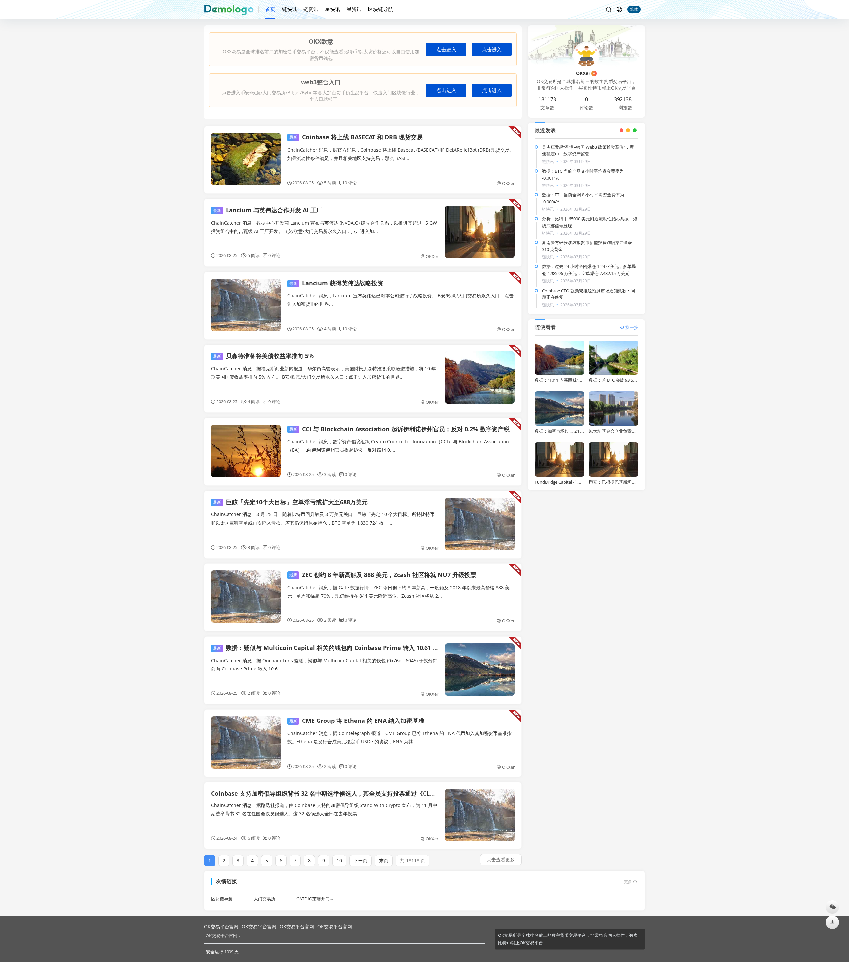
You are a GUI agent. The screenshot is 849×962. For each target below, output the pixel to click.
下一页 (360, 860)
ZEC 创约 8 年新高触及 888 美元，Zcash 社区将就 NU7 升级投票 (382, 575)
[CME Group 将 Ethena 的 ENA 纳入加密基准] (246, 742)
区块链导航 (380, 9)
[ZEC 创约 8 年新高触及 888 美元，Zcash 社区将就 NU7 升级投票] (246, 596)
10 (339, 860)
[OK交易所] (231, 9)
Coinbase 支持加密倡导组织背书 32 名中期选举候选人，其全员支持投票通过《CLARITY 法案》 (338, 793)
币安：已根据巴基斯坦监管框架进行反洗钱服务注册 (638, 482)
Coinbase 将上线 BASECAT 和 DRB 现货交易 (356, 137)
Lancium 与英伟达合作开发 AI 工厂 (267, 210)
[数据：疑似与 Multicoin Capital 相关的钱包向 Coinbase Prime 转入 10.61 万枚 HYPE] (480, 669)
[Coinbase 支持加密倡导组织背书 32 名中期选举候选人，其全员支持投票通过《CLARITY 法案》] (480, 815)
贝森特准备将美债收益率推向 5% (263, 356)
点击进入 (446, 49)
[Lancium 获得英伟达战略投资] (246, 305)
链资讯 (310, 9)
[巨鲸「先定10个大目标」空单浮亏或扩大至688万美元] (480, 524)
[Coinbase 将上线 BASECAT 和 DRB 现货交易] (246, 159)
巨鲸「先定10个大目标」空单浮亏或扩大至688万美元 (290, 502)
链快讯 (289, 9)
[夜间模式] (619, 9)
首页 (270, 9)
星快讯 (332, 9)
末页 (383, 860)
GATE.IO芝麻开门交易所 (319, 899)
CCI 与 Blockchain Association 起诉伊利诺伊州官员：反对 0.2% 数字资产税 (399, 429)
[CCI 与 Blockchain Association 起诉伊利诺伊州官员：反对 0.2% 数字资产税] (246, 451)
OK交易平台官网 (221, 926)
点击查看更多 (501, 859)
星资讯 (354, 9)
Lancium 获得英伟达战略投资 (336, 283)
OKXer (508, 183)
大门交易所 (264, 899)
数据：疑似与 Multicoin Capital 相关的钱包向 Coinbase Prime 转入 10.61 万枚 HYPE (337, 648)
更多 (628, 881)
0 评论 (351, 183)
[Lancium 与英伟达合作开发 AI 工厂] (480, 232)
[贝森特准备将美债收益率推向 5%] (480, 377)
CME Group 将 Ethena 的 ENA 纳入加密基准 (356, 720)
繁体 (634, 9)
